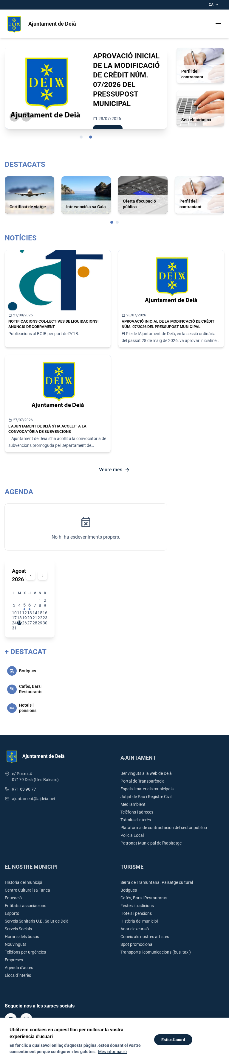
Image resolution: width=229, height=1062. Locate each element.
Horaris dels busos (22, 936)
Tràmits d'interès (135, 819)
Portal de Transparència (142, 781)
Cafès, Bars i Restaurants (143, 897)
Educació (13, 897)
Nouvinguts (15, 944)
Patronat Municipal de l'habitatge (151, 843)
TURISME (131, 867)
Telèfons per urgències (25, 952)
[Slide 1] (81, 137)
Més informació (112, 1051)
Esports (12, 913)
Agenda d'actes (19, 967)
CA (214, 4)
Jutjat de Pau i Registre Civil (145, 796)
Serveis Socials (18, 928)
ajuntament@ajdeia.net (33, 798)
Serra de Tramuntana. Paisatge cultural (156, 882)
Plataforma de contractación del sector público (163, 827)
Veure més (114, 470)
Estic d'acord (173, 1039)
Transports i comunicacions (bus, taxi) (155, 952)
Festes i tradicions (137, 905)
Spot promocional (136, 944)
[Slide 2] (90, 137)
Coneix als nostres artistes (144, 936)
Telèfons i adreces (136, 812)
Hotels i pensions (136, 913)
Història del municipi (23, 882)
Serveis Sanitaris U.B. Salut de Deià (37, 921)
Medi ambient (133, 804)
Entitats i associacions (25, 905)
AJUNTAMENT (138, 758)
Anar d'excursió (134, 928)
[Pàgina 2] (117, 222)
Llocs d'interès (18, 975)
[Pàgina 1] (111, 222)
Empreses (14, 959)
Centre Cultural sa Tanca (27, 890)
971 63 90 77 (24, 789)
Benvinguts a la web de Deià (146, 773)
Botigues (128, 890)
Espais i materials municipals (147, 788)
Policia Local (132, 835)
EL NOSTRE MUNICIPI (31, 867)
